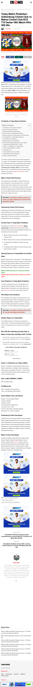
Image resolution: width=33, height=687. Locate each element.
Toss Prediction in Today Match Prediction (13, 137)
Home (2, 9)
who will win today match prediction (10, 502)
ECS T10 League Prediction (11, 497)
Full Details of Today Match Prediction (12, 127)
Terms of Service (5, 675)
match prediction (18, 226)
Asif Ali (16, 442)
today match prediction (19, 171)
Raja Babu (8, 28)
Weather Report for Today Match (11, 141)
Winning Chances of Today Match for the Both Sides (16, 135)
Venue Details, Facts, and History (12, 152)
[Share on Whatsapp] (19, 57)
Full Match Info (7, 150)
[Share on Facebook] (10, 57)
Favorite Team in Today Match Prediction (13, 133)
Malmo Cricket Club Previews (10, 129)
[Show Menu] (2, 2)
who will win (7, 290)
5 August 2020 (17, 28)
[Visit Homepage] (16, 2)
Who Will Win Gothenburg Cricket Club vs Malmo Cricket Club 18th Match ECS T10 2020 (15, 143)
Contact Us (16, 674)
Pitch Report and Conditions (10, 139)
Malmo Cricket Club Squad (10, 155)
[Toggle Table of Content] (28, 125)
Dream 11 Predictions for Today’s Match (13, 146)
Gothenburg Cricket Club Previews (11, 131)
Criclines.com (7, 668)
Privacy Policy (9, 674)
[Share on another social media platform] (28, 57)
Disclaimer (22, 674)
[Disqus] (16, 606)
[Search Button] (31, 2)
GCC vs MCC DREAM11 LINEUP (12, 148)
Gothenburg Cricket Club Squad (11, 153)
